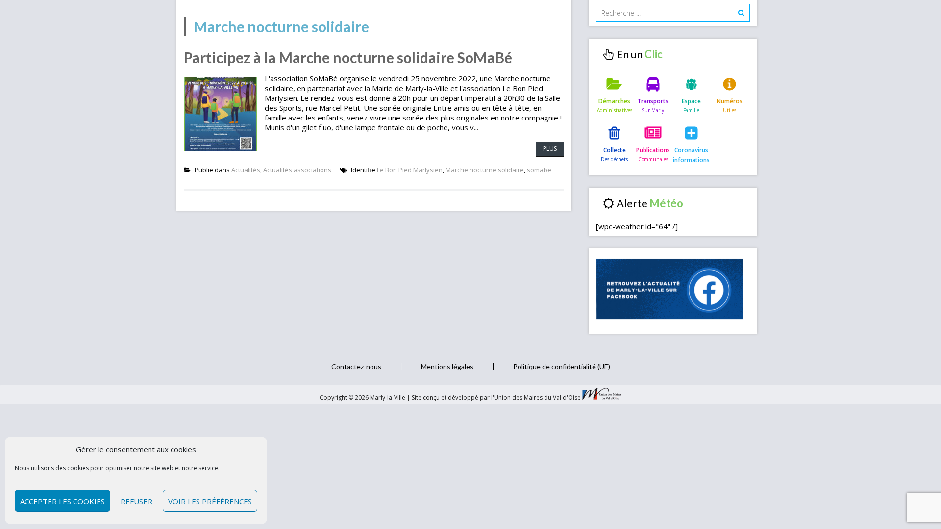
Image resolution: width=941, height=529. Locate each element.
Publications (653, 150)
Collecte (614, 150)
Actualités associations (297, 170)
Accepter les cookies (62, 501)
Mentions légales (447, 366)
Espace (691, 101)
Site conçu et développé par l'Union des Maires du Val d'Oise (496, 397)
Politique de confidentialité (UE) (561, 366)
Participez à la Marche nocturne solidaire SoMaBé (348, 57)
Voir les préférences (210, 501)
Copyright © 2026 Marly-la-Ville (363, 397)
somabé (539, 170)
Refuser (136, 501)
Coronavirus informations (691, 155)
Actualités (245, 170)
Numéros (730, 101)
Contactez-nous (356, 366)
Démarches (614, 101)
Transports (653, 101)
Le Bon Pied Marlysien (410, 170)
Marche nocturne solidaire (485, 170)
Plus (550, 148)
